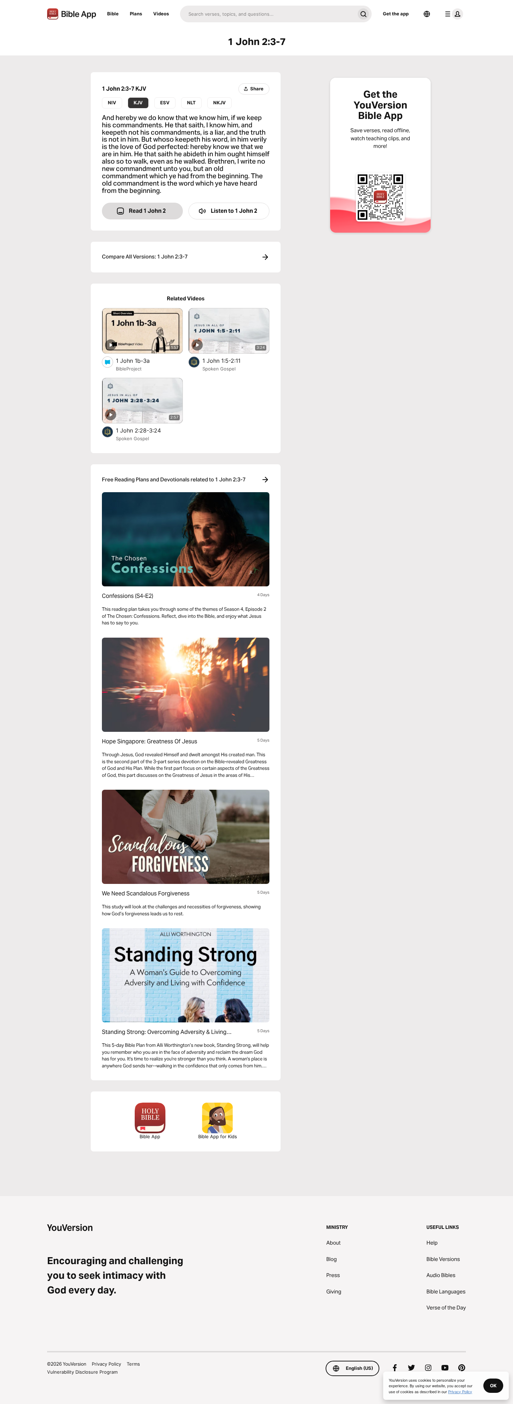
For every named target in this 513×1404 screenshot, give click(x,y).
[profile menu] (452, 14)
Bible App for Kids (217, 1136)
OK (493, 1385)
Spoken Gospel (219, 368)
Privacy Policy (106, 1364)
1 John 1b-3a (139, 360)
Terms (133, 1364)
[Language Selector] (427, 14)
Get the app (396, 13)
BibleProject (129, 368)
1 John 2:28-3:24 (145, 430)
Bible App (150, 1136)
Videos (161, 13)
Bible (113, 13)
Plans (136, 13)
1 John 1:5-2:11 (228, 360)
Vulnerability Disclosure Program (82, 1372)
